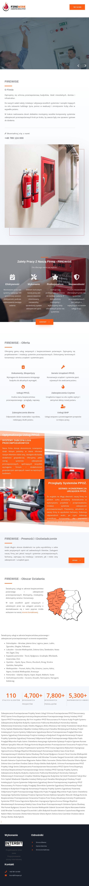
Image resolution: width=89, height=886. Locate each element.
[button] (77, 7)
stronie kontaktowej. (30, 612)
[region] (44, 43)
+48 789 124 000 (14, 138)
